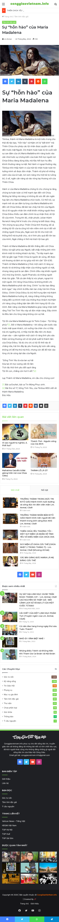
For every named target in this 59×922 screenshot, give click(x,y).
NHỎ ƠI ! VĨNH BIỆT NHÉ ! (31, 638)
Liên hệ (5, 783)
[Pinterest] (25, 406)
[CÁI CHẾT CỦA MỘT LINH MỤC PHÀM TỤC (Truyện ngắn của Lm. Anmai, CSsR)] (9, 617)
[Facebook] (4, 406)
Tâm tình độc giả (21, 16)
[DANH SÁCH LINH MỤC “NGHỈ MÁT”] (11, 879)
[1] (9, 324)
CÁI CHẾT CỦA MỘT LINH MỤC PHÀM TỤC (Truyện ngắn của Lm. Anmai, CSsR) (37, 616)
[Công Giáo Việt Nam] (29, 4)
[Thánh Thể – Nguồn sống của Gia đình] (44, 431)
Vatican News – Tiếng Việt (13, 821)
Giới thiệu (6, 779)
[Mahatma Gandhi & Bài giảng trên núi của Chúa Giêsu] (15, 460)
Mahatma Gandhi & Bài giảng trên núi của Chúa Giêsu (14, 473)
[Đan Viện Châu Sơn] (48, 868)
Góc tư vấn (9, 677)
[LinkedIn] (15, 406)
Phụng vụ (8, 690)
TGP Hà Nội (7, 830)
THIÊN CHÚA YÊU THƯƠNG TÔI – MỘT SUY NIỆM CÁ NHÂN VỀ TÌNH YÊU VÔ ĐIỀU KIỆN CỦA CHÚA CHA (37, 534)
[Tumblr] (20, 406)
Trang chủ (8, 16)
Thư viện (8, 703)
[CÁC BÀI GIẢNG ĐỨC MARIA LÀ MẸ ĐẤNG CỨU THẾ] (10, 561)
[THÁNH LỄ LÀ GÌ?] (44, 460)
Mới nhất (15, 490)
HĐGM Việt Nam (9, 825)
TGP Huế (6, 834)
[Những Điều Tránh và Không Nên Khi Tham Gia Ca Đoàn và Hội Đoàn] (9, 654)
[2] (34, 371)
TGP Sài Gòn (7, 838)
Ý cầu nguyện (10, 721)
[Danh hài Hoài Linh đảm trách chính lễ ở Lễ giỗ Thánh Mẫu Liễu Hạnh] (29, 879)
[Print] (46, 406)
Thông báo (8, 716)
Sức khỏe (8, 712)
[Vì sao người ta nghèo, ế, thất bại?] (15, 432)
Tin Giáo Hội (9, 686)
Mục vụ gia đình (11, 694)
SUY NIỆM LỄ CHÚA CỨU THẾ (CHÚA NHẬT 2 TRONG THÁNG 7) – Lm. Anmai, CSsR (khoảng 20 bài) (38, 547)
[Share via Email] (41, 406)
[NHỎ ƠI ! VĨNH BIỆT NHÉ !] (9, 642)
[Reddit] (31, 406)
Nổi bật (44, 490)
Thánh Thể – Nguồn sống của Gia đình (43, 442)
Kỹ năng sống (10, 681)
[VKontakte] (36, 406)
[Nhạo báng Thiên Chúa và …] (48, 879)
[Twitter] (10, 406)
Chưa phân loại (10, 708)
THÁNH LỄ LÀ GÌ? (39, 470)
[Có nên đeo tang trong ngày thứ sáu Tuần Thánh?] (9, 630)
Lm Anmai (8, 39)
